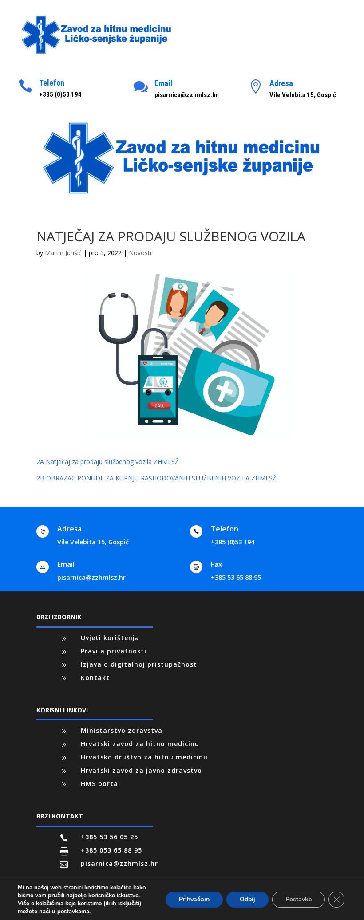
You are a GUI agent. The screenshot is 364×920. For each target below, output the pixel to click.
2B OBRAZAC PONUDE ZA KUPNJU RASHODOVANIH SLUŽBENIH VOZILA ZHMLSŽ (156, 478)
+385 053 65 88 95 (111, 850)
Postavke (298, 899)
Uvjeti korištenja (110, 637)
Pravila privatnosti (113, 651)
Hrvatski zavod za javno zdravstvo (141, 770)
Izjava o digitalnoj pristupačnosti (140, 664)
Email (163, 83)
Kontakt (95, 677)
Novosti (140, 252)
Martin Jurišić (63, 252)
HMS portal (100, 783)
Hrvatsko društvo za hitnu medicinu (144, 757)
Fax (216, 564)
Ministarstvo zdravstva (121, 730)
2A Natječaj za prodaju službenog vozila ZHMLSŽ (107, 461)
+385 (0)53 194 (232, 542)
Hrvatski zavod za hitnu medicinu (140, 743)
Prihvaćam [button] (194, 899)
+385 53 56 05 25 (109, 837)
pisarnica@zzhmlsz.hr (91, 577)
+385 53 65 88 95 (236, 577)
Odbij (247, 899)
